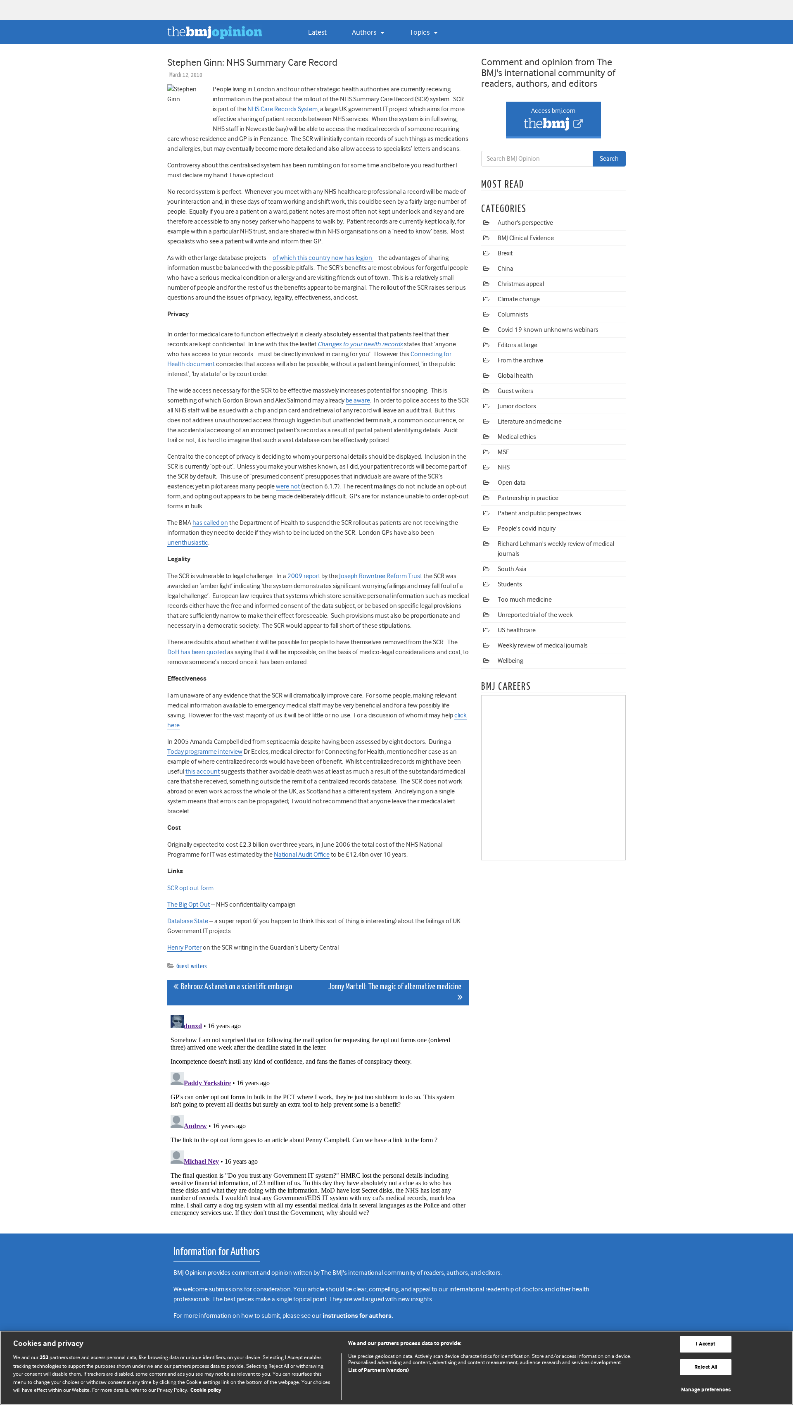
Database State (187, 921)
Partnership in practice (528, 498)
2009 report (303, 576)
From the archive (520, 360)
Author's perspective (525, 222)
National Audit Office (302, 854)
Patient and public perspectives (539, 513)
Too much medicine (525, 599)
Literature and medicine (530, 421)
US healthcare (517, 630)
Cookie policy (205, 1390)
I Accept (705, 1344)
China (505, 268)
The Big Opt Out (188, 904)
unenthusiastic (187, 542)
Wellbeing (510, 660)
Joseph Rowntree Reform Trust (381, 576)
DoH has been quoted (196, 652)
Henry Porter (184, 947)
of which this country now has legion (323, 258)
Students (510, 584)
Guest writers (191, 966)
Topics (420, 32)
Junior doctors (517, 406)
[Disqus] (318, 1115)
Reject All (705, 1367)
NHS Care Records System (282, 109)
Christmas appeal (521, 284)
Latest (317, 32)
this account (202, 771)
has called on (210, 522)
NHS (504, 467)
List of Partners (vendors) (378, 1370)
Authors (365, 32)
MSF (503, 452)
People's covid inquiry (527, 528)
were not (288, 486)
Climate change (519, 299)
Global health (515, 375)
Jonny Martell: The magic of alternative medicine (395, 987)
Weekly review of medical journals (543, 645)
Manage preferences (706, 1390)
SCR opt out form (190, 888)
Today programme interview (204, 751)
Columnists (513, 314)
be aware (358, 400)
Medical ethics (517, 437)
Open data (512, 482)
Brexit (505, 253)
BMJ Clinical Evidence (526, 238)
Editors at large (517, 345)
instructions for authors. (358, 1316)
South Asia (512, 569)
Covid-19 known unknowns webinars (548, 329)
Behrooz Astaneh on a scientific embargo (235, 987)
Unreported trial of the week (535, 615)
